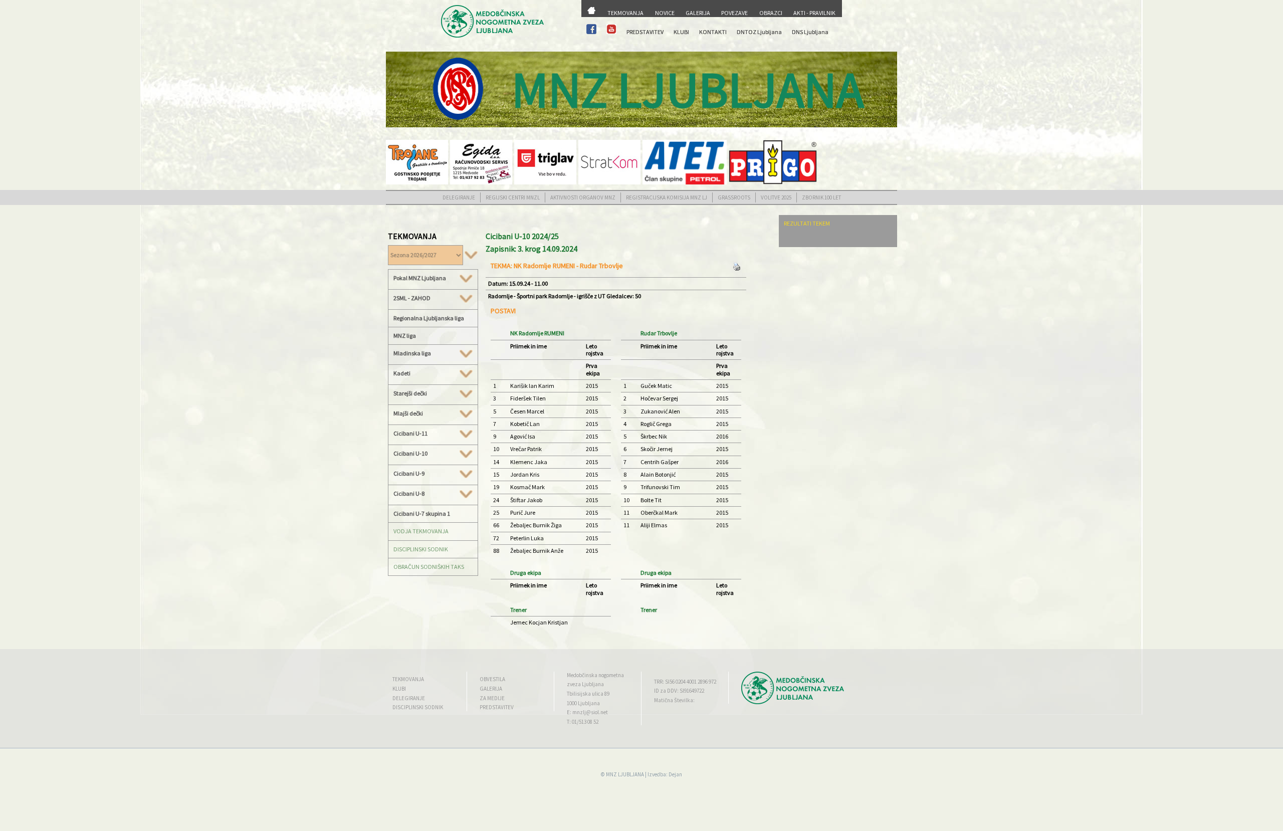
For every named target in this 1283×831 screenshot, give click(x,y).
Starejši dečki (410, 393)
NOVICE (665, 13)
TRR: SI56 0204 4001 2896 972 (685, 681)
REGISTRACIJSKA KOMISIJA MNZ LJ (666, 197)
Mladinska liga (412, 353)
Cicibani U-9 (408, 473)
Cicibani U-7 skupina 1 (421, 513)
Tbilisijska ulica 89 (588, 693)
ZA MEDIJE (492, 698)
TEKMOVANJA (625, 13)
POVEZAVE (734, 13)
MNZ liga (404, 335)
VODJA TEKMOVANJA (421, 531)
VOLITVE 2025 (776, 197)
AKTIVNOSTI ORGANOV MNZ (582, 197)
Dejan (675, 774)
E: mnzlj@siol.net (587, 712)
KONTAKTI (713, 32)
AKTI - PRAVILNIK (814, 13)
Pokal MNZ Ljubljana (419, 278)
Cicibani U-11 (410, 433)
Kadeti (401, 373)
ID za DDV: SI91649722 (679, 690)
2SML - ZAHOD (412, 298)
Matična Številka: (674, 700)
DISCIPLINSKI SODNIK (420, 549)
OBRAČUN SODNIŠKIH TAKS (428, 566)
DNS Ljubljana (810, 32)
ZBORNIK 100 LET (821, 197)
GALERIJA (698, 13)
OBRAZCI (770, 13)
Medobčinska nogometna (595, 675)
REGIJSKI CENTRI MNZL (513, 197)
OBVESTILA (492, 679)
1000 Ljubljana (583, 703)
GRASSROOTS (734, 197)
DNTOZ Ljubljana (759, 32)
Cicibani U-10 (410, 453)
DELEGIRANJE (459, 197)
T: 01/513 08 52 (582, 721)
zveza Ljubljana (585, 684)
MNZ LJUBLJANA (625, 774)
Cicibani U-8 (408, 493)
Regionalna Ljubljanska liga (428, 318)
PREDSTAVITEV (645, 32)
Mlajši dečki (408, 413)
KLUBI (681, 32)
